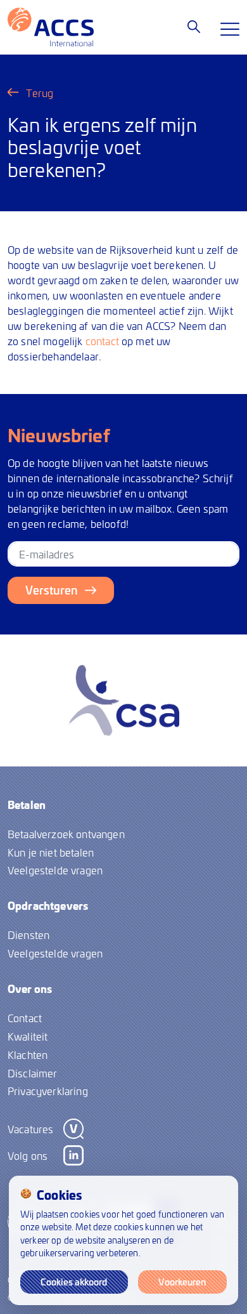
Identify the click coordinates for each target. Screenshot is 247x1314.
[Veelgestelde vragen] (193, 26)
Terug (40, 93)
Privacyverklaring (48, 1091)
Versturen (51, 590)
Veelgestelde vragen (55, 870)
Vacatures (30, 1129)
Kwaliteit (28, 1036)
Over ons (30, 988)
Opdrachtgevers (48, 905)
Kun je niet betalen (51, 852)
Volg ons (28, 1155)
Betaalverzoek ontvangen (66, 834)
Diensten (28, 935)
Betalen (27, 804)
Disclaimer (33, 1073)
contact (102, 341)
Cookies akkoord (74, 1281)
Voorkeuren (182, 1281)
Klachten (28, 1054)
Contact (25, 1018)
